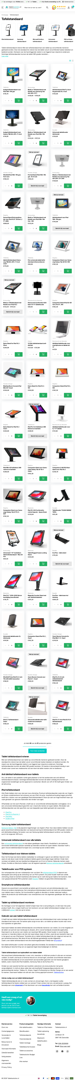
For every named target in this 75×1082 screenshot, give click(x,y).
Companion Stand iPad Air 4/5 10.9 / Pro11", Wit (62, 303)
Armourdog (31, 87)
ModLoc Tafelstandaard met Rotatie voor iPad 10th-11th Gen (37, 134)
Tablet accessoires (26, 1051)
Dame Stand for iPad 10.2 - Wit (36, 387)
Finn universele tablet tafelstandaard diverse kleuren (36, 261)
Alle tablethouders (25, 1027)
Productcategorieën (26, 1024)
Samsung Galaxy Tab (9, 828)
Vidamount (31, 424)
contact (12, 910)
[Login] (69, 7)
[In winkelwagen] (19, 100)
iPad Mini (8, 816)
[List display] (72, 60)
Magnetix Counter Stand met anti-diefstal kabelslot (37, 596)
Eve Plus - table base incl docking (60, 596)
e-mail (14, 1003)
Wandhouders (24, 1031)
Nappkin (35, 879)
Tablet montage (24, 1043)
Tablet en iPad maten (44, 1027)
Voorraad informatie (9, 1049)
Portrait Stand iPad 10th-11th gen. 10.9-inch (37, 176)
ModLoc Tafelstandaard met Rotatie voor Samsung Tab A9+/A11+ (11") (37, 91)
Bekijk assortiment (3, 7)
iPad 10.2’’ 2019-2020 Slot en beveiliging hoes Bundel (12, 596)
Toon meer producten (37, 751)
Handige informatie (44, 1024)
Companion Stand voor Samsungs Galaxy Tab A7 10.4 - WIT (13, 512)
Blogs (39, 1045)
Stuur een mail (65, 1046)
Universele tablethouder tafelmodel (60, 133)
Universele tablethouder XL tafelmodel (12, 637)
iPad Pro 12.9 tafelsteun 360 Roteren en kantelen (37, 428)
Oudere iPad (9, 818)
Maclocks (30, 508)
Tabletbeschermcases (27, 1047)
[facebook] (62, 1051)
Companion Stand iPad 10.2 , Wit (61, 387)
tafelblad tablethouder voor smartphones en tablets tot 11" (61, 345)
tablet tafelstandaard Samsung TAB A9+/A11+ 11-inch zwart (12, 261)
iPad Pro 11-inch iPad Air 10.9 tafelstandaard (61, 720)
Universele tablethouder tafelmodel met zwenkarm (37, 720)
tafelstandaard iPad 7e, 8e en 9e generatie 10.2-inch (61, 90)
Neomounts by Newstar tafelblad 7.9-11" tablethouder (37, 303)
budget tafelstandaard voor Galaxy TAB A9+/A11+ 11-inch (12, 133)
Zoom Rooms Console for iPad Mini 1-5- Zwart (60, 637)
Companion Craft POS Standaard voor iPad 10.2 (61, 468)
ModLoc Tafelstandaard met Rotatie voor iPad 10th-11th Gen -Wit (37, 219)
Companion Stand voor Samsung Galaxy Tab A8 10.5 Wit (62, 261)
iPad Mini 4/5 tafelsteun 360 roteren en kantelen (12, 468)
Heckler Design (7, 172)
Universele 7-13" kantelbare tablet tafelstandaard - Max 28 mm (13, 554)
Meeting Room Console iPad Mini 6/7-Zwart (12, 387)
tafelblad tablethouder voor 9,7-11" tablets (61, 428)
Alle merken (23, 1061)
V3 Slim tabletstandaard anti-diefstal (37, 344)
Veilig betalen (6, 1056)
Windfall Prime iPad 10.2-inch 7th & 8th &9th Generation (12, 678)
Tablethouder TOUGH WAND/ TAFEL (61, 511)
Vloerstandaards (25, 1039)
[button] (36, 100)
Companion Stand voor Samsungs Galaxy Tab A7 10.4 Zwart (37, 469)
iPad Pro (8, 812)
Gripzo (30, 341)
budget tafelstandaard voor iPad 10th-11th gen (12, 90)
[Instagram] (57, 1051)
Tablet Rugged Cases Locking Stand (37, 553)
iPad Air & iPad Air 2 (12, 814)
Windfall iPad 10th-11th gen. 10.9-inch (12, 176)
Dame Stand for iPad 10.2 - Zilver (11, 344)
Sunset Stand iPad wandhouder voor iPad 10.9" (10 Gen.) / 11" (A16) (12, 219)
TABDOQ (5, 87)
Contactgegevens (8, 1031)
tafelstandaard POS (50, 872)
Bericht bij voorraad (37, 186)
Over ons (5, 1027)
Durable (54, 130)
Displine (5, 215)
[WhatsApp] (67, 1051)
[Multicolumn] (37, 1001)
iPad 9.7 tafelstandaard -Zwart (11, 720)
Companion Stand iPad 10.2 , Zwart (37, 637)
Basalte (54, 550)
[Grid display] (70, 60)
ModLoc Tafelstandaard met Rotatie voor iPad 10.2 (12, 303)
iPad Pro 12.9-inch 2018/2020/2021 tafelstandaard (58, 678)
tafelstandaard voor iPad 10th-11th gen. (60, 218)
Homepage (5, 15)
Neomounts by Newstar (35, 300)
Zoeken (47, 7)
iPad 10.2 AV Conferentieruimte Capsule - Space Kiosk (37, 511)
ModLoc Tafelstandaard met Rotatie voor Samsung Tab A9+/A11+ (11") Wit (61, 176)
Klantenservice (7, 1024)
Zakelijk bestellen (8, 1053)
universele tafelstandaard (14, 843)
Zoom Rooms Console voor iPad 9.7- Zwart (36, 678)
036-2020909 (63, 1043)
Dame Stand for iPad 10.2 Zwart (11, 428)
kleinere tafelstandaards (55, 863)
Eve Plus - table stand (59, 553)
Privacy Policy (7, 1067)
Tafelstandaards (25, 1035)
